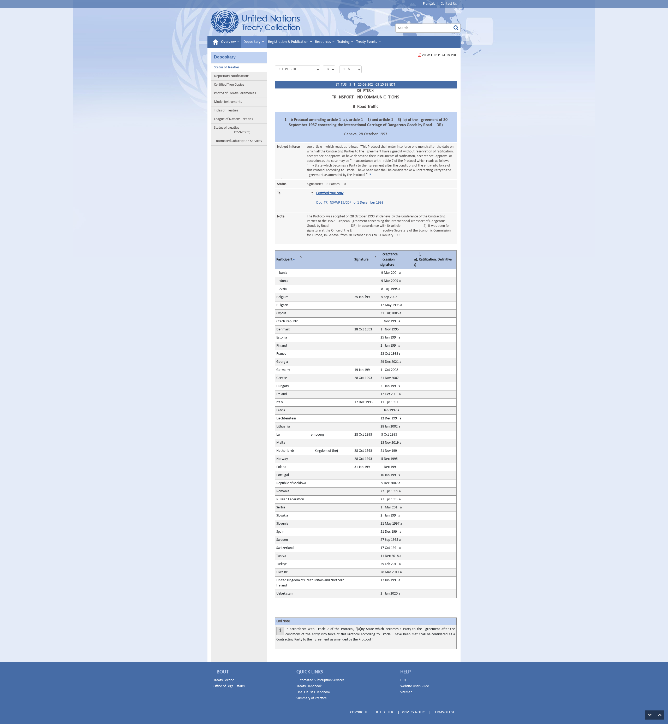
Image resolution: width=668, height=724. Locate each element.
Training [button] (343, 42)
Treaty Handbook (308, 686)
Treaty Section (223, 680)
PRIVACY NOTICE (414, 712)
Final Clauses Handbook (313, 692)
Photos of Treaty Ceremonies (235, 93)
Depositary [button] (252, 42)
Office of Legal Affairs (228, 686)
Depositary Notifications (231, 76)
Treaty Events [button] (367, 42)
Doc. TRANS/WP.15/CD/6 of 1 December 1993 (349, 203)
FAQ (403, 680)
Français (429, 4)
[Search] (456, 28)
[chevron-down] (650, 715)
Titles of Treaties (226, 110)
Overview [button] (229, 42)
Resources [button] (323, 42)
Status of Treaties (226, 67)
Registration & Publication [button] (288, 42)
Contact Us (449, 4)
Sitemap (406, 692)
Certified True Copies (229, 85)
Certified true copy (329, 193)
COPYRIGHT (359, 712)
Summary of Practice (311, 698)
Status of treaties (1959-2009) (232, 130)
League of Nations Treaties (233, 119)
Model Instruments (228, 102)
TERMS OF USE (444, 712)
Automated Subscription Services (238, 141)
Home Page (255, 21)
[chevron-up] (659, 715)
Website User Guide (414, 686)
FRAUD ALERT (384, 712)
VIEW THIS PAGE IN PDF (439, 55)
